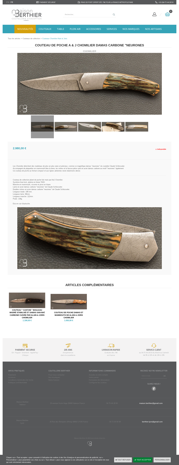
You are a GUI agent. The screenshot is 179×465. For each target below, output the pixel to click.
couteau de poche (22, 171)
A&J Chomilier (57, 180)
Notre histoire (53, 380)
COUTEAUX (45, 29)
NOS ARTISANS (153, 29)
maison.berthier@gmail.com (151, 403)
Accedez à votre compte (98, 375)
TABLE (60, 29)
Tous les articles (14, 39)
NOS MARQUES (131, 29)
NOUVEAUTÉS (25, 29)
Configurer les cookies (98, 382)
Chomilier (20, 166)
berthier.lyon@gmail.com (152, 422)
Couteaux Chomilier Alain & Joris (54, 39)
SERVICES (112, 29)
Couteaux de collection (31, 39)
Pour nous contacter (56, 375)
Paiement (12, 375)
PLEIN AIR (75, 29)
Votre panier (94, 377)
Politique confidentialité (17, 382)
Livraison (11, 377)
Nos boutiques (54, 377)
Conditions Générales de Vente (20, 380)
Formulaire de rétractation (99, 380)
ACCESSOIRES (93, 29)
